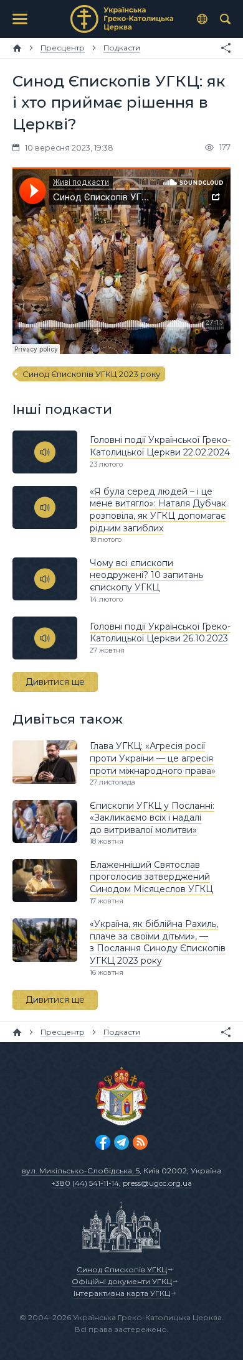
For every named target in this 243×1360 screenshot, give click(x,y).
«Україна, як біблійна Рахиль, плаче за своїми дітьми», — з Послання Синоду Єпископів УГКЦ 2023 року (158, 942)
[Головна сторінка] (17, 48)
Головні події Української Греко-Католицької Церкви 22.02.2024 (160, 446)
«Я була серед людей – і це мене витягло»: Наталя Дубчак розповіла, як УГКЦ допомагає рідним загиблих (158, 510)
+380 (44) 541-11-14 (85, 1183)
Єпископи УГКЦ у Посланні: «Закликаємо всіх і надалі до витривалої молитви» (152, 818)
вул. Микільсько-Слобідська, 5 (81, 1170)
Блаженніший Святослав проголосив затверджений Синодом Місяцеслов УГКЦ (151, 877)
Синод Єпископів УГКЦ (122, 1269)
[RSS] (140, 1142)
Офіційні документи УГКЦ (122, 1281)
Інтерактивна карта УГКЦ (122, 1293)
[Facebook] (102, 1142)
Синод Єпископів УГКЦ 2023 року (91, 374)
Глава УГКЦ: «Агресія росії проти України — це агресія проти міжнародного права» (153, 758)
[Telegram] (121, 1142)
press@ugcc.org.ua (157, 1183)
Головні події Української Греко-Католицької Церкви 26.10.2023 (160, 633)
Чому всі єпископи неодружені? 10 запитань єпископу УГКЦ (146, 575)
